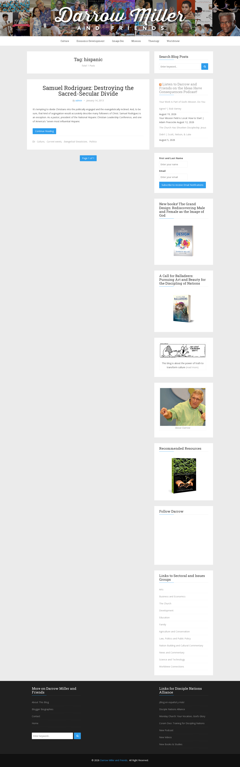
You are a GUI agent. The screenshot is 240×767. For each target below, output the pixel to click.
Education (164, 617)
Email (162, 170)
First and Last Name (171, 158)
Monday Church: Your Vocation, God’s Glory (182, 716)
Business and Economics (172, 596)
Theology (153, 41)
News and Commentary (171, 652)
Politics (93, 141)
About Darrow (182, 427)
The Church (165, 603)
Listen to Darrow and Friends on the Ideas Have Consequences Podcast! (180, 88)
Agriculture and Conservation (174, 631)
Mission (136, 41)
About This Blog (40, 702)
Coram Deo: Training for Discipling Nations (182, 723)
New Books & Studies (170, 744)
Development (166, 610)
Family (162, 624)
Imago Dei (118, 41)
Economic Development (90, 41)
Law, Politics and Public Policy (175, 638)
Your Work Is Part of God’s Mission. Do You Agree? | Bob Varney (182, 105)
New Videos (165, 737)
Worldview (173, 41)
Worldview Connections (171, 666)
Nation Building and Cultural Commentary (181, 645)
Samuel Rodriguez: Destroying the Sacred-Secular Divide (88, 90)
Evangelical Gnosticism (75, 141)
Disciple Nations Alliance (172, 709)
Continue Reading (44, 131)
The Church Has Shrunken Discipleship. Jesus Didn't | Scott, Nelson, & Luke (182, 131)
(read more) (192, 367)
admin (78, 100)
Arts (161, 589)
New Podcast (166, 730)
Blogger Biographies (42, 709)
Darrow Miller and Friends (113, 760)
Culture (65, 41)
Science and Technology (172, 659)
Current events (54, 141)
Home (35, 723)
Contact (36, 716)
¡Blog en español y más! (171, 702)
